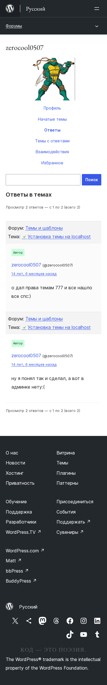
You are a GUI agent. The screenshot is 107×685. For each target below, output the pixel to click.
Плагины (66, 473)
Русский (28, 607)
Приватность (20, 483)
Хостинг (15, 473)
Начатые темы (52, 119)
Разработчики (21, 522)
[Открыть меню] (98, 8)
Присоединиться (74, 501)
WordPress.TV (23, 532)
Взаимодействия (52, 151)
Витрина (65, 453)
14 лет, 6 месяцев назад (33, 274)
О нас (12, 453)
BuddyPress (21, 581)
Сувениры (70, 532)
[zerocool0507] (53, 80)
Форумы (14, 25)
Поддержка (19, 512)
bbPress (17, 571)
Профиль (52, 108)
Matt (14, 560)
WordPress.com (25, 550)
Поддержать (73, 522)
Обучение (16, 501)
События (66, 512)
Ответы (52, 130)
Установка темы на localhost (59, 236)
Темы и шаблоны (44, 228)
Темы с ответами (52, 140)
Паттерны (67, 483)
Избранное (52, 162)
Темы (62, 463)
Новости (15, 463)
